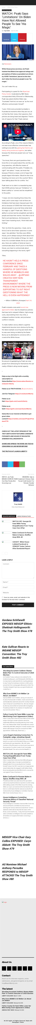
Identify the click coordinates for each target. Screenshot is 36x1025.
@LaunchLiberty (27, 389)
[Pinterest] (16, 464)
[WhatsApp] (22, 464)
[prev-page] (3, 553)
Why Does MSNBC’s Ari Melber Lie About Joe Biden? (16, 695)
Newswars (7, 64)
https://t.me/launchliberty (24, 394)
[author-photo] (18, 501)
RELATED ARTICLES (9, 516)
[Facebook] (5, 464)
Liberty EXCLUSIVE (7, 995)
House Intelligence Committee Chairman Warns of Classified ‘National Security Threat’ (18, 799)
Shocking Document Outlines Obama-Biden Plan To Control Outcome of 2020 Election (18, 673)
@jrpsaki (24, 275)
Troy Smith (7, 30)
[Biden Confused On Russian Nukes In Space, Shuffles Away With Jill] (7, 535)
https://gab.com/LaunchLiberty (16, 401)
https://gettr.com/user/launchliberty (18, 409)
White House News (12, 7)
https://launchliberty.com (18, 507)
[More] (30, 37)
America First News (8, 1010)
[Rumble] (20, 968)
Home (3, 7)
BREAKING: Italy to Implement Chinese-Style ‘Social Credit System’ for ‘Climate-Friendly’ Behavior (26, 481)
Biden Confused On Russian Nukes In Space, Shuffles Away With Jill (22, 535)
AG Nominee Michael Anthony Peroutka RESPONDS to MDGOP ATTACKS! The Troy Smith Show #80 (17, 872)
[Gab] (9, 968)
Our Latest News (8, 666)
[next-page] (6, 553)
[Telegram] (25, 968)
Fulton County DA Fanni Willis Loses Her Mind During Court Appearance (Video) (18, 715)
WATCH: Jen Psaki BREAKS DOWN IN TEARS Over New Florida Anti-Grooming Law (10, 480)
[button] (3, 2)
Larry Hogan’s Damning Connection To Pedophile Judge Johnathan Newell (18, 736)
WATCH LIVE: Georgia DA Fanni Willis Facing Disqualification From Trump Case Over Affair (17, 756)
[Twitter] (10, 464)
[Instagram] (14, 968)
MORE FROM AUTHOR (24, 516)
